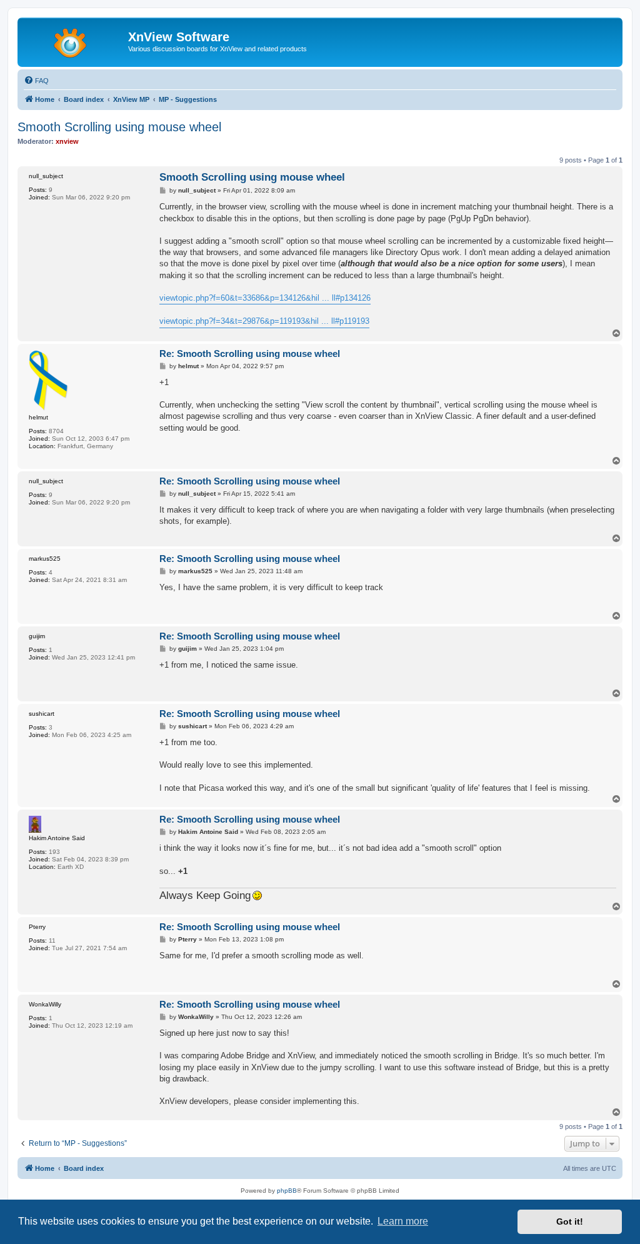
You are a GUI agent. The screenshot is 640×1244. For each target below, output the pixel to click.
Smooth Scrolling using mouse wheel (119, 127)
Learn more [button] (403, 1221)
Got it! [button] (569, 1221)
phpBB (287, 1190)
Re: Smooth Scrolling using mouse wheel (249, 353)
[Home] (74, 41)
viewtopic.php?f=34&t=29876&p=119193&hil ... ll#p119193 (264, 321)
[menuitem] (36, 80)
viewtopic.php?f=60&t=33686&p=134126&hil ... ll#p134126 (265, 298)
